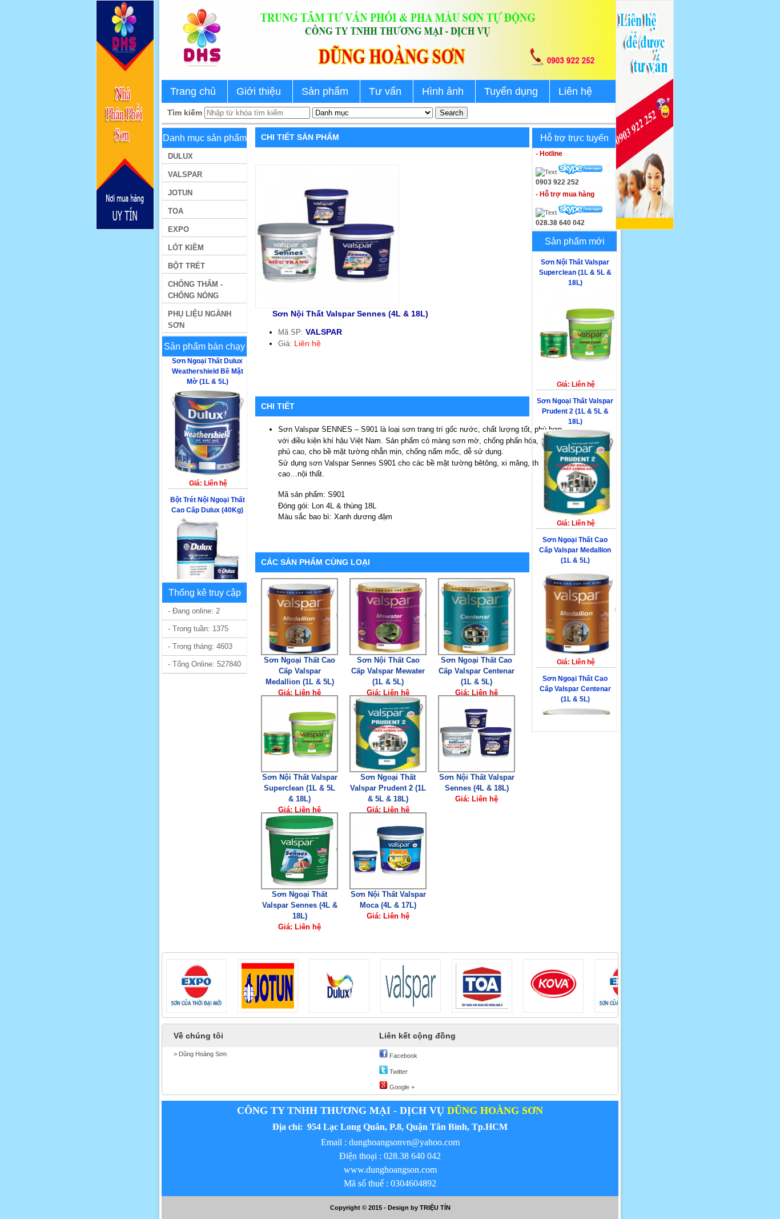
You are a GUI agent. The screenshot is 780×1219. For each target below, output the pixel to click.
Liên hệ (575, 91)
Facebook (402, 1055)
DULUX (180, 156)
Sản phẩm (324, 91)
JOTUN (180, 193)
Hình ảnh (443, 91)
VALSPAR (185, 174)
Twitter (398, 1071)
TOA (175, 211)
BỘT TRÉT (186, 266)
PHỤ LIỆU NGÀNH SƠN (199, 320)
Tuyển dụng (511, 91)
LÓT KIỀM (186, 247)
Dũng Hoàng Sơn (202, 1053)
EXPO (178, 229)
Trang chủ (193, 91)
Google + (401, 1087)
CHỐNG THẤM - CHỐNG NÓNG (195, 290)
